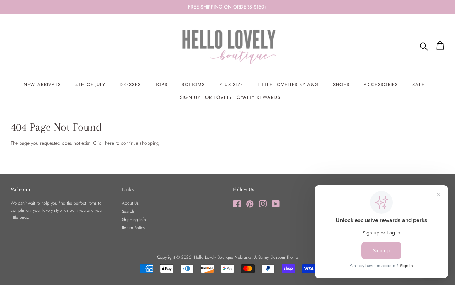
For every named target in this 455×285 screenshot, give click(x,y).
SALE (418, 84)
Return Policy (133, 228)
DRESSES (130, 84)
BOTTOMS (193, 84)
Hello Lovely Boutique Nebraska (223, 257)
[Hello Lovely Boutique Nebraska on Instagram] (263, 205)
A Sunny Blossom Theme (276, 257)
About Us (130, 203)
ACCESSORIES (381, 84)
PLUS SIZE (231, 84)
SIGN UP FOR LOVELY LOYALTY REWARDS (230, 97)
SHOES (341, 84)
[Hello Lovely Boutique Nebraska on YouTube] (276, 205)
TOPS (161, 84)
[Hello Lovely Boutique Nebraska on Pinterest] (250, 205)
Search (128, 211)
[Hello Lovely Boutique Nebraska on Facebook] (237, 205)
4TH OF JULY (90, 84)
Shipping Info (134, 219)
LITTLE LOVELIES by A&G (288, 84)
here (109, 143)
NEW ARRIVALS (42, 84)
